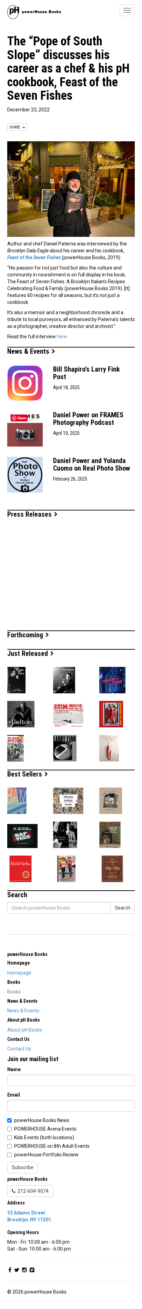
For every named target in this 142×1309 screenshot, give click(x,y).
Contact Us (19, 1049)
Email (13, 1095)
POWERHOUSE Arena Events (45, 1129)
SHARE (15, 127)
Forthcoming (26, 635)
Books (14, 991)
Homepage (19, 973)
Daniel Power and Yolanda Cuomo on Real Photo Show (91, 464)
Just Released (28, 653)
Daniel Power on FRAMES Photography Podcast (88, 419)
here (62, 336)
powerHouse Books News (41, 1120)
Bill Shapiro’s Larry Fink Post (86, 373)
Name (14, 1069)
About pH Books (24, 1030)
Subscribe (22, 1167)
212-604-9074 (32, 1191)
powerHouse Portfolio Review (46, 1154)
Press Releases (30, 514)
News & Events (29, 351)
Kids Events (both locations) (44, 1137)
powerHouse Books (27, 954)
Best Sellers (25, 774)
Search (122, 908)
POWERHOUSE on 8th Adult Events (52, 1146)
